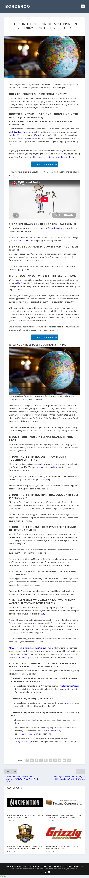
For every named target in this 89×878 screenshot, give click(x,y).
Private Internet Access (69, 686)
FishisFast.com (43, 730)
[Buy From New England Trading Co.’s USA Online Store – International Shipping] (64, 802)
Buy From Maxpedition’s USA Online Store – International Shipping (25, 816)
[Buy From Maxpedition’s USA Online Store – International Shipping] (25, 802)
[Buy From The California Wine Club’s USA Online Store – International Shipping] (25, 833)
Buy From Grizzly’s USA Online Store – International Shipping (62, 847)
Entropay (68, 703)
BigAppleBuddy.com (26, 741)
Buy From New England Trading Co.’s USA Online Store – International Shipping (63, 816)
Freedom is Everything (70, 866)
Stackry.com (55, 730)
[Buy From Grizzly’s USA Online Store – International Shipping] (64, 833)
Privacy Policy (47, 866)
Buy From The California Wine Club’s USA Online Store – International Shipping (24, 847)
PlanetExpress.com (27, 734)
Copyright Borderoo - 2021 (16, 866)
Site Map (57, 866)
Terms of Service (33, 866)
